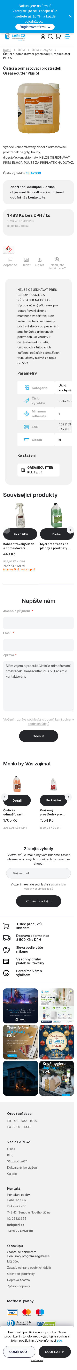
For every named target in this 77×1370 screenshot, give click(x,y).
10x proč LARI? (17, 1161)
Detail (56, 534)
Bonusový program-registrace (28, 1256)
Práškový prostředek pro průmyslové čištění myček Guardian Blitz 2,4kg (51, 812)
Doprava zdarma (18, 1280)
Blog (10, 1155)
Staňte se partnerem (21, 1252)
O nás (11, 1149)
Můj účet (13, 1261)
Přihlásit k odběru (39, 901)
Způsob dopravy (18, 1286)
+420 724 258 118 (20, 1231)
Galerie (12, 1173)
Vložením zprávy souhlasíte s (38, 721)
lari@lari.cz (15, 1224)
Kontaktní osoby (18, 1195)
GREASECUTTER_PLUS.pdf (40, 470)
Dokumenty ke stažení (22, 1167)
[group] (21, 802)
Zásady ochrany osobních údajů (29, 1267)
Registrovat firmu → (35, 27)
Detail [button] (17, 800)
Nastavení (37, 1360)
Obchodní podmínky (21, 1273)
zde (59, 1340)
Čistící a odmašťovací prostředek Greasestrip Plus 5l (15, 812)
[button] (70, 530)
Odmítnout (19, 1352)
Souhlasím (54, 1352)
